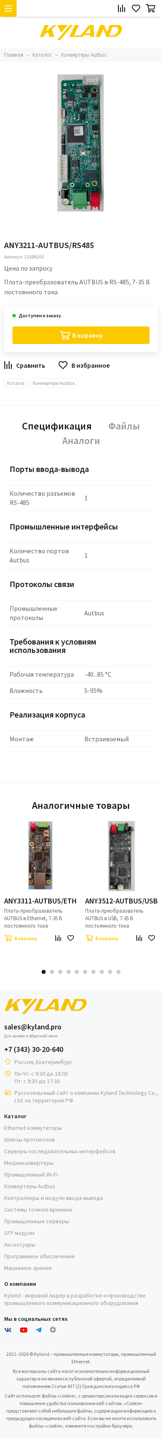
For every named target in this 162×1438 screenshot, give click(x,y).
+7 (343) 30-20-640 (33, 1049)
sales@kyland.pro (32, 1026)
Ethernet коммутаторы (33, 1128)
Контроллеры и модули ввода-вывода (53, 1198)
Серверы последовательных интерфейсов (59, 1151)
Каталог (16, 383)
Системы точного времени (38, 1209)
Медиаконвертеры (29, 1163)
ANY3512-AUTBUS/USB (121, 901)
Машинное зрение (28, 1268)
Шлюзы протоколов (29, 1139)
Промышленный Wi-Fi (31, 1174)
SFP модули (19, 1233)
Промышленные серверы (36, 1221)
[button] (44, 972)
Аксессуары (19, 1244)
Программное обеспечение (39, 1256)
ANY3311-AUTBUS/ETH (40, 901)
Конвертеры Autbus (54, 383)
